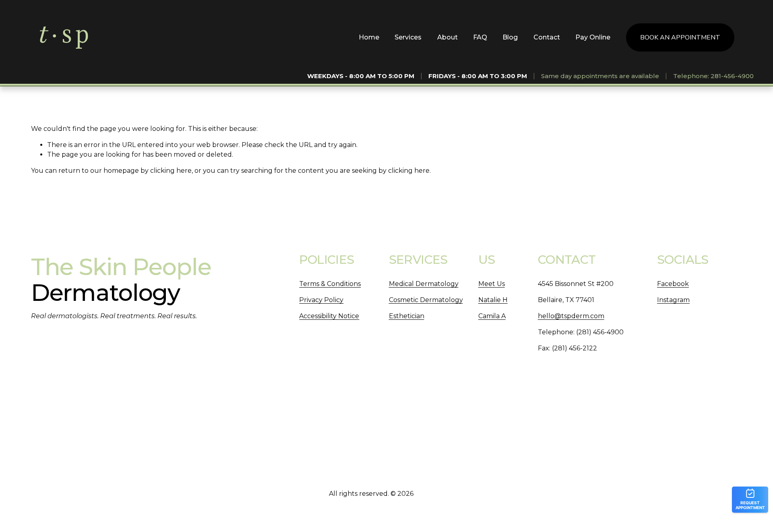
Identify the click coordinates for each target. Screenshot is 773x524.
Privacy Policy (321, 300)
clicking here (171, 170)
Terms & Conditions (330, 284)
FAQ (480, 37)
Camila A (492, 316)
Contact (546, 37)
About (447, 37)
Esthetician (406, 316)
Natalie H (493, 300)
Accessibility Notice (329, 316)
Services (408, 37)
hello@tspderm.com (571, 316)
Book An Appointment (680, 37)
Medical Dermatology (424, 284)
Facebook (673, 284)
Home (369, 37)
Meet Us (491, 284)
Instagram (673, 300)
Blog (510, 37)
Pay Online (592, 37)
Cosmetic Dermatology (426, 300)
